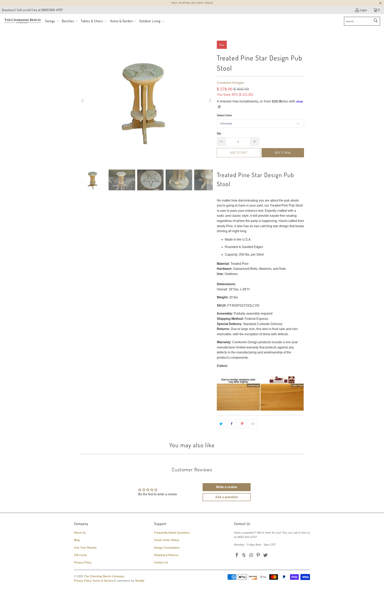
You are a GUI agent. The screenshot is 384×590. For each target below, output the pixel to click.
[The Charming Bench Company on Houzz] (244, 555)
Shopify (139, 580)
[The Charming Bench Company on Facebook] (237, 555)
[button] (52, 21)
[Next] (210, 101)
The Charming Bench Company (104, 576)
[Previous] (83, 101)
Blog (77, 540)
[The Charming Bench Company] (22, 21)
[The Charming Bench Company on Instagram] (251, 555)
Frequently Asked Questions (172, 532)
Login (363, 10)
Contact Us (161, 562)
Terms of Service (102, 580)
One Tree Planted (85, 547)
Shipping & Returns (166, 555)
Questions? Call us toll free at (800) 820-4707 (32, 10)
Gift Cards (80, 555)
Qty (219, 133)
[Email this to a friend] (253, 423)
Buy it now (283, 153)
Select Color (224, 115)
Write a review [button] (226, 487)
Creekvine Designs (230, 82)
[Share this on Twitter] (221, 423)
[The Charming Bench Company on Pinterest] (258, 555)
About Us (80, 532)
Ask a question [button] (226, 497)
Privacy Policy (82, 562)
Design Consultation (166, 547)
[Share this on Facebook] (231, 423)
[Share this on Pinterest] (242, 423)
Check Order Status (166, 540)
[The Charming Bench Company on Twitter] (266, 555)
